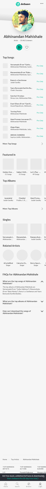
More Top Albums (10, 209)
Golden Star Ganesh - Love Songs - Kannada (8, 172)
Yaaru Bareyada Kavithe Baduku (22, 88)
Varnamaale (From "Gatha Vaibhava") (24, 65)
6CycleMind (8, 263)
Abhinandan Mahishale (23, 36)
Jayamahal (8, 198)
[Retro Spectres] (36, 255)
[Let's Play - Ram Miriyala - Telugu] (36, 164)
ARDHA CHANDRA (17, 135)
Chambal (22, 198)
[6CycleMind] (8, 255)
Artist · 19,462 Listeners (23, 40)
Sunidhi (30, 67)
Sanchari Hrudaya (17, 96)
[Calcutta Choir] (22, 255)
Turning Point (15, 112)
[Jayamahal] (8, 190)
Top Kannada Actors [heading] (26, 468)
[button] (27, 47)
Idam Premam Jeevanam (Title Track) (24, 119)
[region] (23, 459)
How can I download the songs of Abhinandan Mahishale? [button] (17, 312)
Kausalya (19, 90)
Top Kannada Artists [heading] (8, 468)
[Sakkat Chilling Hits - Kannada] (22, 164)
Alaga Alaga (14, 127)
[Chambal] (22, 190)
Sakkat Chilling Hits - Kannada (22, 172)
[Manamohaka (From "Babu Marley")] (22, 229)
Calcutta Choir (22, 263)
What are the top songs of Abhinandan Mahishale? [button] (19, 282)
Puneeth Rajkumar (26, 472)
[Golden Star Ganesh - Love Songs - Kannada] (8, 164)
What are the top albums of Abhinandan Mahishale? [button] (20, 302)
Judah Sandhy (15, 82)
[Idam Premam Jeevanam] (36, 190)
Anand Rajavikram (16, 106)
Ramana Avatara (36, 237)
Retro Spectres (36, 263)
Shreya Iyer (14, 98)
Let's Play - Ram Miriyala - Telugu (36, 172)
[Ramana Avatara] (36, 229)
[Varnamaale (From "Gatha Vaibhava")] (8, 229)
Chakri (12, 90)
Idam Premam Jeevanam (36, 198)
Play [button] (19, 47)
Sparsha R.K (31, 75)
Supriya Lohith (15, 137)
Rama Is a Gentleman (18, 80)
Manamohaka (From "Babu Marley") (23, 72)
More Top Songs (10, 144)
